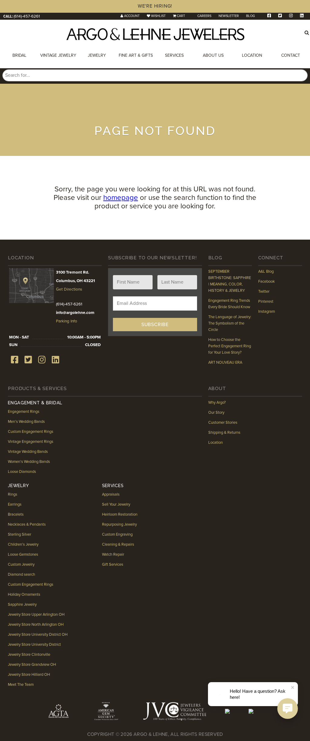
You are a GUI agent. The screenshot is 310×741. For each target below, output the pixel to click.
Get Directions (69, 289)
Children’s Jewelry (23, 544)
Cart (181, 16)
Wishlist (158, 16)
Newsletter (229, 16)
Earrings (14, 504)
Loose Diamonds (22, 471)
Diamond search (21, 574)
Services (174, 55)
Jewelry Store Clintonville (29, 654)
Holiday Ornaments (24, 594)
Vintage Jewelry (58, 55)
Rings (12, 494)
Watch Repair (113, 554)
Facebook (266, 281)
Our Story (216, 412)
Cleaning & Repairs (118, 544)
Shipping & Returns (224, 432)
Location (252, 55)
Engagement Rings (23, 411)
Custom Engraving (117, 534)
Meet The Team (21, 684)
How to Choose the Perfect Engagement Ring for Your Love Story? (229, 346)
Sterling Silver (19, 534)
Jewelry (97, 55)
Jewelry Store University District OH (38, 634)
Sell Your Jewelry (116, 504)
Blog (250, 16)
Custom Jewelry (21, 564)
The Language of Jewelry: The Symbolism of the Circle (229, 323)
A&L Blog (266, 271)
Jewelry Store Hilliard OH (29, 674)
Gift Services (112, 564)
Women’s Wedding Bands (29, 461)
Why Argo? (217, 402)
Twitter (263, 291)
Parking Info (66, 321)
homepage (120, 197)
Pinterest (265, 301)
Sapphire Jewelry (22, 604)
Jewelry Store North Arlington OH (36, 624)
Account (132, 16)
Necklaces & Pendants (27, 524)
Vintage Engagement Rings (30, 441)
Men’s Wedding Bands (26, 421)
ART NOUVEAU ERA (225, 362)
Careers (204, 16)
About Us (213, 55)
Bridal (19, 55)
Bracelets (16, 514)
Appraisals (111, 494)
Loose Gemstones (23, 554)
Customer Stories (222, 422)
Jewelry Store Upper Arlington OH (36, 614)
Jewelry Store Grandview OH (32, 664)
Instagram (266, 311)
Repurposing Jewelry (119, 524)
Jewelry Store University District (34, 644)
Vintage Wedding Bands (28, 451)
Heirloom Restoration (119, 514)
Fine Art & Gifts (136, 55)
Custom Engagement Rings (30, 431)
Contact (290, 55)
